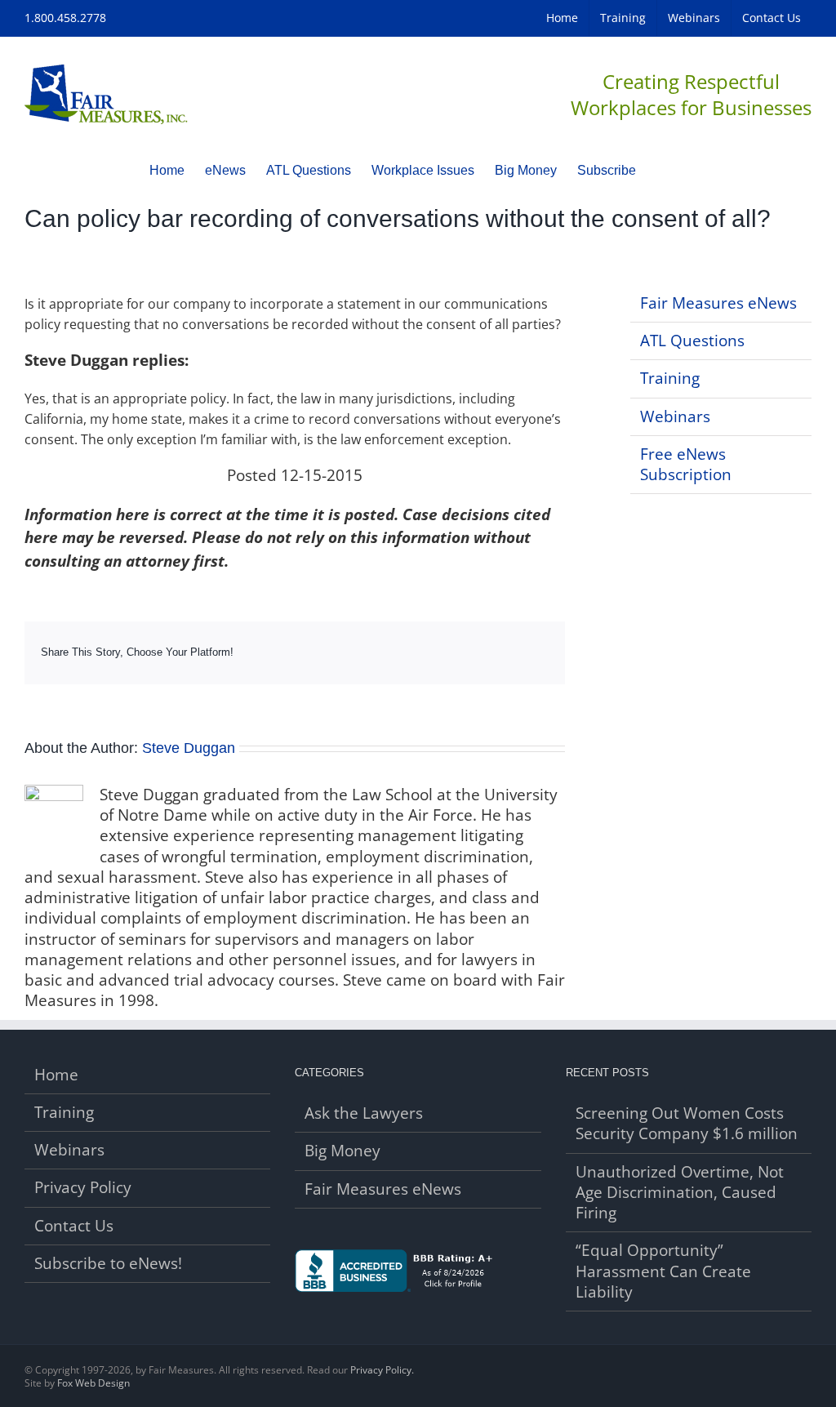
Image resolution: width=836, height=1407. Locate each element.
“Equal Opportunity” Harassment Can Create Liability (663, 1271)
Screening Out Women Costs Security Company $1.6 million (687, 1123)
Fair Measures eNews (718, 303)
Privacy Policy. (382, 1370)
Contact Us (73, 1226)
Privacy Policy (82, 1188)
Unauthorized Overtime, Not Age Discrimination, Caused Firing (680, 1193)
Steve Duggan (188, 748)
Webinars (675, 416)
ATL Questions (692, 340)
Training (670, 378)
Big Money (342, 1151)
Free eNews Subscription (686, 464)
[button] (661, 170)
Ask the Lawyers (364, 1113)
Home (56, 1075)
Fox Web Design (93, 1383)
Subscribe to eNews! (108, 1263)
